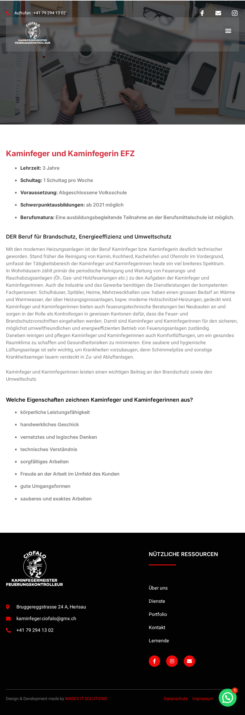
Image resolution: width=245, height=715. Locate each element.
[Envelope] (189, 661)
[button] (228, 31)
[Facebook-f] (154, 661)
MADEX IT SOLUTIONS (86, 699)
